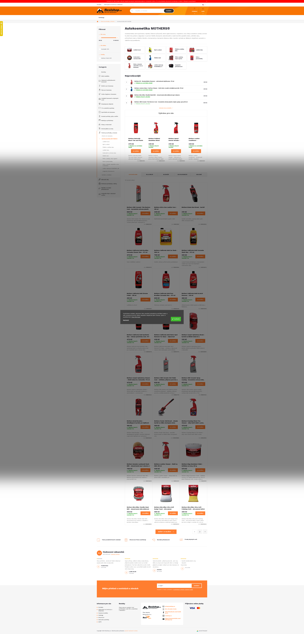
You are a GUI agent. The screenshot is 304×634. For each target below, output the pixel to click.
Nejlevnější (149, 174)
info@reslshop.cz (170, 606)
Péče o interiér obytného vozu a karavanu (111, 165)
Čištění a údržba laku (108, 147)
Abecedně (199, 174)
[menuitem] (101, 17)
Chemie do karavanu (107, 136)
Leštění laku (106, 150)
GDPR (99, 622)
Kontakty (99, 4)
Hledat (168, 10)
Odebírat (196, 585)
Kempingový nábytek (107, 104)
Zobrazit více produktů (165, 108)
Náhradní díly (105, 179)
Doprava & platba (103, 613)
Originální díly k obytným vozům (108, 194)
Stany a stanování (106, 124)
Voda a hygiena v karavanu (108, 94)
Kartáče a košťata (106, 175)
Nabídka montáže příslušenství (106, 188)
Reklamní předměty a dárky (109, 183)
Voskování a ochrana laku (109, 153)
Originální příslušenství (108, 171)
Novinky (103, 72)
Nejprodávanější (182, 174)
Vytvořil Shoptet (203, 630)
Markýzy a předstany (107, 120)
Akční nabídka (105, 76)
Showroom (101, 617)
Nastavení (126, 320)
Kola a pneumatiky (107, 161)
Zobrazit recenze (115, 554)
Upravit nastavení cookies (131, 630)
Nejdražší (166, 174)
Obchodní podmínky (103, 619)
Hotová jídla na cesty (107, 128)
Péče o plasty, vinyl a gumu (110, 158)
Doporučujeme (133, 174)
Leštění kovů (106, 141)
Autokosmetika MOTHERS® (109, 138)
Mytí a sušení (106, 144)
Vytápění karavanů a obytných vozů (109, 99)
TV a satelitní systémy (107, 108)
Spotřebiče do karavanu (108, 112)
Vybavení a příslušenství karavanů (108, 81)
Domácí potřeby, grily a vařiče (109, 116)
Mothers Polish (106, 58)
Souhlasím (177, 319)
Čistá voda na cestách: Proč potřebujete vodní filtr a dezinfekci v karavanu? (128, 609)
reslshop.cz (168, 615)
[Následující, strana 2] (200, 532)
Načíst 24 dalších (164, 531)
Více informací (135, 317)
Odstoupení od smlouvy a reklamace (113, 4)
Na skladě (105, 49)
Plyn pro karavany (106, 90)
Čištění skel (106, 155)
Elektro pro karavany (107, 86)
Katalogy (100, 615)
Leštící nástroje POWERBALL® (111, 168)
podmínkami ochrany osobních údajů (183, 589)
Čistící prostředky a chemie (109, 132)
